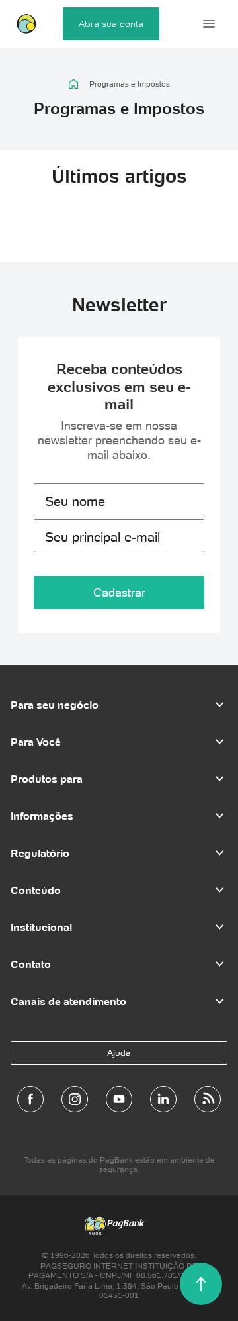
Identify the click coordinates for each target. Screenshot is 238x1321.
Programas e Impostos (129, 84)
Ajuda (119, 1053)
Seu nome (75, 501)
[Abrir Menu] (209, 24)
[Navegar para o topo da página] (201, 1284)
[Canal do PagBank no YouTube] (119, 1099)
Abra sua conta (111, 24)
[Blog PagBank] (207, 1099)
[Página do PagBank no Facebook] (30, 1099)
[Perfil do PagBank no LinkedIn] (163, 1099)
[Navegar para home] (74, 84)
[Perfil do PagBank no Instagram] (74, 1099)
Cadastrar (119, 592)
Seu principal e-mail (102, 537)
